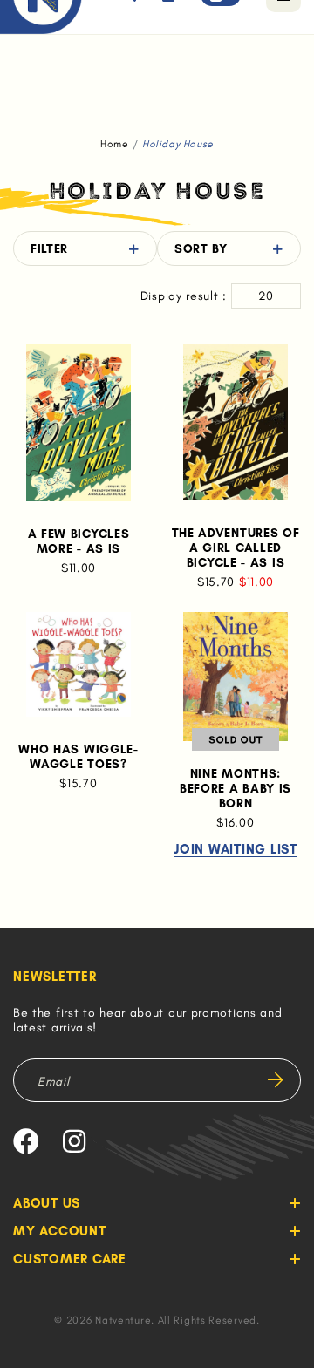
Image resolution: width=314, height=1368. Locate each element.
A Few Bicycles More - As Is (79, 541)
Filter (49, 249)
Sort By (201, 249)
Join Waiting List (235, 850)
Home (114, 144)
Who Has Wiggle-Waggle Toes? (78, 757)
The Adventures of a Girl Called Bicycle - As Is (236, 548)
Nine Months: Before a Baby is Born (235, 788)
